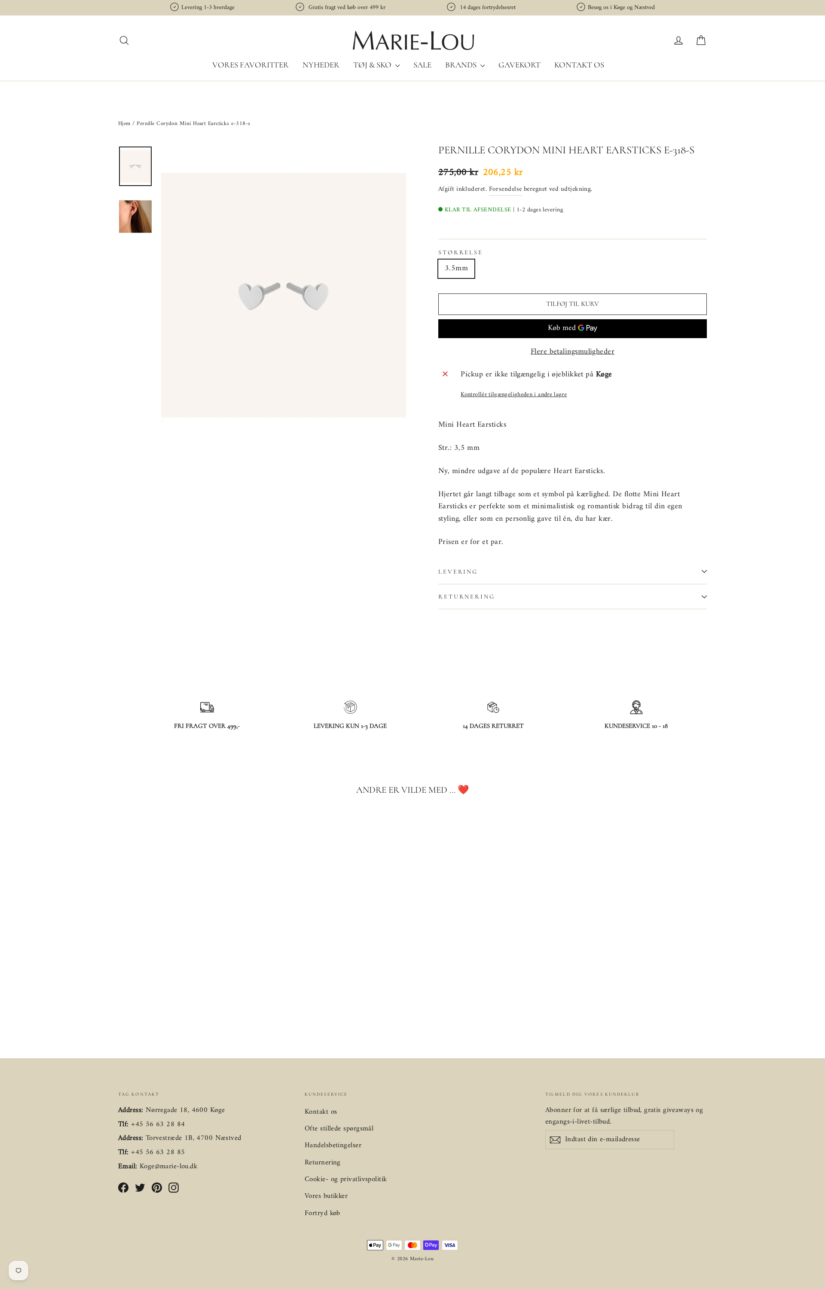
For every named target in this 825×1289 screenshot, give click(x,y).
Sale (422, 65)
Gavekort (519, 65)
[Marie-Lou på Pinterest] (157, 1188)
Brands (461, 65)
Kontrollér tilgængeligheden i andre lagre (514, 395)
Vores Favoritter (250, 65)
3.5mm (456, 268)
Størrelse (460, 252)
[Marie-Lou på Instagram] (173, 1188)
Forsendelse (505, 189)
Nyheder (320, 65)
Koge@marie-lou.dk (168, 1166)
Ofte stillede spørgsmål (339, 1128)
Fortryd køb (322, 1213)
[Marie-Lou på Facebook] (123, 1188)
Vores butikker (326, 1196)
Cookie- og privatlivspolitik (346, 1179)
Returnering (466, 596)
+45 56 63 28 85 (158, 1152)
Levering (458, 571)
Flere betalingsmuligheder (572, 352)
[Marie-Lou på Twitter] (140, 1188)
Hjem (125, 123)
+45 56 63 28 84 (158, 1124)
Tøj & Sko (373, 65)
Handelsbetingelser (333, 1145)
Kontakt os (579, 65)
